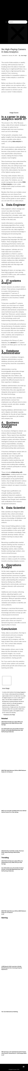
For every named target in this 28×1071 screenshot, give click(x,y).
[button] (6, 22)
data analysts (16, 141)
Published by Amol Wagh (9, 714)
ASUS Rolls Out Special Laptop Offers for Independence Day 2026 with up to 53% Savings (12, 723)
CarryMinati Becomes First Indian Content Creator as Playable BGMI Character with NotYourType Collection (12, 730)
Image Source (14, 113)
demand (13, 343)
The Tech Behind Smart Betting (9, 1011)
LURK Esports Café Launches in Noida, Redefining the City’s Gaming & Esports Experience (11, 968)
